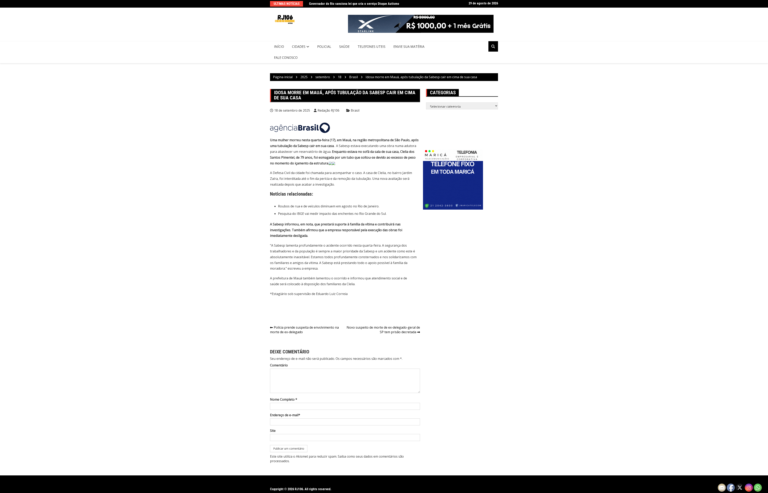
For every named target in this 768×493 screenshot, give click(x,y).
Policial (324, 46)
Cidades (298, 46)
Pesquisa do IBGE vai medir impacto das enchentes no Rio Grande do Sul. (332, 213)
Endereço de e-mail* (285, 415)
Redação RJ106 (328, 110)
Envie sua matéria (408, 46)
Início (279, 46)
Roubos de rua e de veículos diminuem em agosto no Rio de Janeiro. (328, 206)
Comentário (279, 365)
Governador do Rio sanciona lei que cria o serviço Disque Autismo (354, 4)
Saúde (344, 46)
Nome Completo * (283, 399)
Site (273, 430)
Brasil (355, 110)
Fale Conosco (286, 57)
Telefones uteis (371, 46)
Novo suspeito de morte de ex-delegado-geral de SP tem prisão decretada (383, 329)
